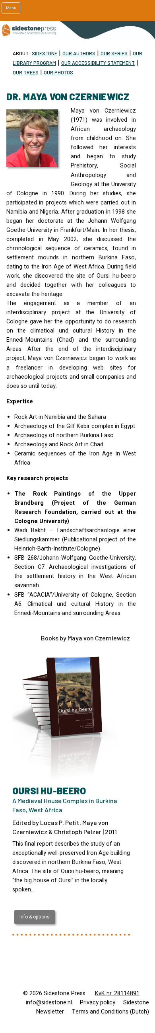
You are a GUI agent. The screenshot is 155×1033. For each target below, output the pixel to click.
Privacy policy (97, 1002)
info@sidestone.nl (49, 1002)
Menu (11, 8)
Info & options (34, 916)
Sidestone (44, 53)
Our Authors (78, 53)
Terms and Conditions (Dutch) (110, 1012)
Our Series (114, 53)
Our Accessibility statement (98, 63)
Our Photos (58, 72)
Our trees (26, 72)
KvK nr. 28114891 (117, 993)
